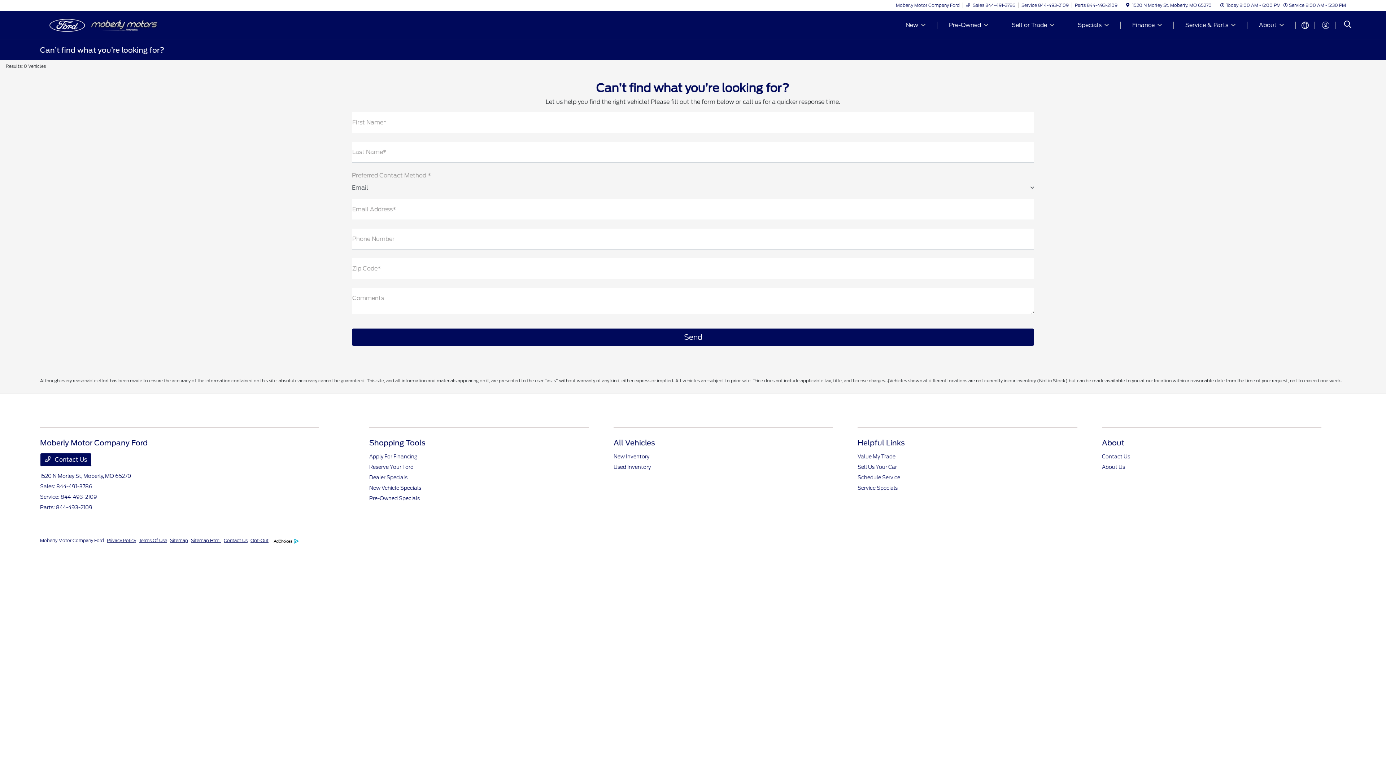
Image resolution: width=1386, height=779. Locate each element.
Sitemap (179, 540)
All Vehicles (634, 443)
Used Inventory (632, 467)
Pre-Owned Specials (394, 498)
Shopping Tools (397, 443)
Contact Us (70, 459)
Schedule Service (879, 477)
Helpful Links (881, 443)
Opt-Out (259, 540)
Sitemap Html (206, 540)
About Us (1113, 467)
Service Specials (878, 488)
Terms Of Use (153, 540)
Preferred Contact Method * (391, 175)
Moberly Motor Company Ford (72, 540)
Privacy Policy (121, 540)
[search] (1347, 25)
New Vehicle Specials (395, 488)
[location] (1127, 5)
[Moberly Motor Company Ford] (102, 24)
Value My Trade (876, 456)
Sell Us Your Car (877, 467)
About (1113, 443)
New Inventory (631, 456)
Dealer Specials (388, 477)
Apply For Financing (393, 456)
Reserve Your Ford (391, 467)
